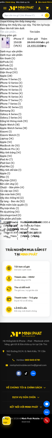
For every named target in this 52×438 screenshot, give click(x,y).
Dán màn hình (7, 194)
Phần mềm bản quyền (12, 204)
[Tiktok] (26, 373)
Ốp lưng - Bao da (9, 201)
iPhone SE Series (9, 107)
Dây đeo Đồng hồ (9, 197)
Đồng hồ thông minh (11, 121)
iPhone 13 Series (9, 86)
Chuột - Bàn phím (10, 187)
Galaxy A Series (9, 114)
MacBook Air (7, 145)
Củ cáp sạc (6, 190)
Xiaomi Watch (8, 135)
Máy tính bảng (8, 152)
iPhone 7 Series (8, 103)
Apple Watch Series (11, 128)
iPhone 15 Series (9, 93)
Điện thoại (6, 72)
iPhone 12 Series (9, 82)
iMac (2, 176)
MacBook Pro (7, 149)
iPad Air (4, 159)
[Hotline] (46, 420)
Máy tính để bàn (9, 169)
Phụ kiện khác (7, 208)
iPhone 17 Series (9, 100)
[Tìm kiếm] (47, 15)
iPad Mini (5, 166)
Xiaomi (4, 131)
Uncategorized (8, 215)
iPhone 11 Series (8, 79)
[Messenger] (46, 404)
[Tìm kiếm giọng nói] (42, 15)
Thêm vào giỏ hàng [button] (45, 42)
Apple (3, 75)
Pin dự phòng (7, 211)
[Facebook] (19, 373)
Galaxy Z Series (8, 117)
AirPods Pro (6, 68)
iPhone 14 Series (9, 89)
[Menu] (5, 8)
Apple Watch (7, 124)
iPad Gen (5, 162)
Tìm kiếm (35, 31)
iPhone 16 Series (9, 96)
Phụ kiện (4, 180)
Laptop (4, 138)
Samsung (5, 110)
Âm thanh (5, 58)
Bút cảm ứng (7, 183)
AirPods (4, 61)
